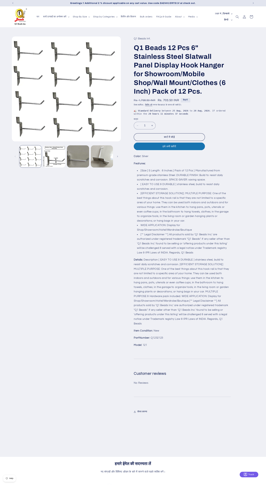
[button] (56, 16)
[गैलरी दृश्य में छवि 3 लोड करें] (78, 156)
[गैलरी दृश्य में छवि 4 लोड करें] (102, 156)
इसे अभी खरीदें (169, 146)
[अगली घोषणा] (253, 3)
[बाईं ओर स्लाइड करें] (15, 156)
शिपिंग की (148, 105)
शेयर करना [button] (142, 412)
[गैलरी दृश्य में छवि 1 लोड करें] (30, 156)
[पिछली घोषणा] (12, 3)
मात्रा (136, 119)
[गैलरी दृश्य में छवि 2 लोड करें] (54, 156)
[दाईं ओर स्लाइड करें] (117, 156)
